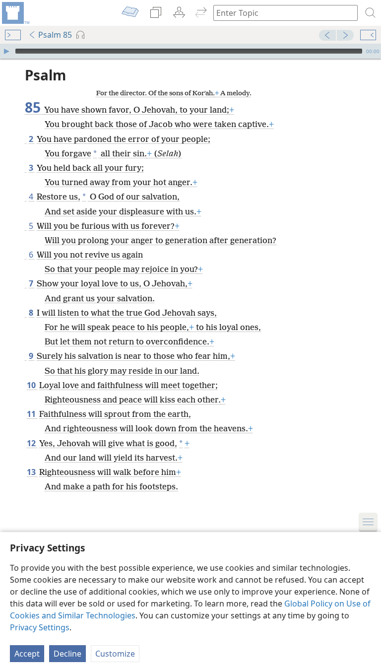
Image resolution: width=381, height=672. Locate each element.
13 (32, 472)
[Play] (6, 51)
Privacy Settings (39, 627)
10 (32, 385)
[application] (190, 51)
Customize (115, 653)
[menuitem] (15, 13)
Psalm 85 (55, 34)
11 (32, 413)
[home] (15, 13)
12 (32, 443)
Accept (27, 653)
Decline (67, 653)
